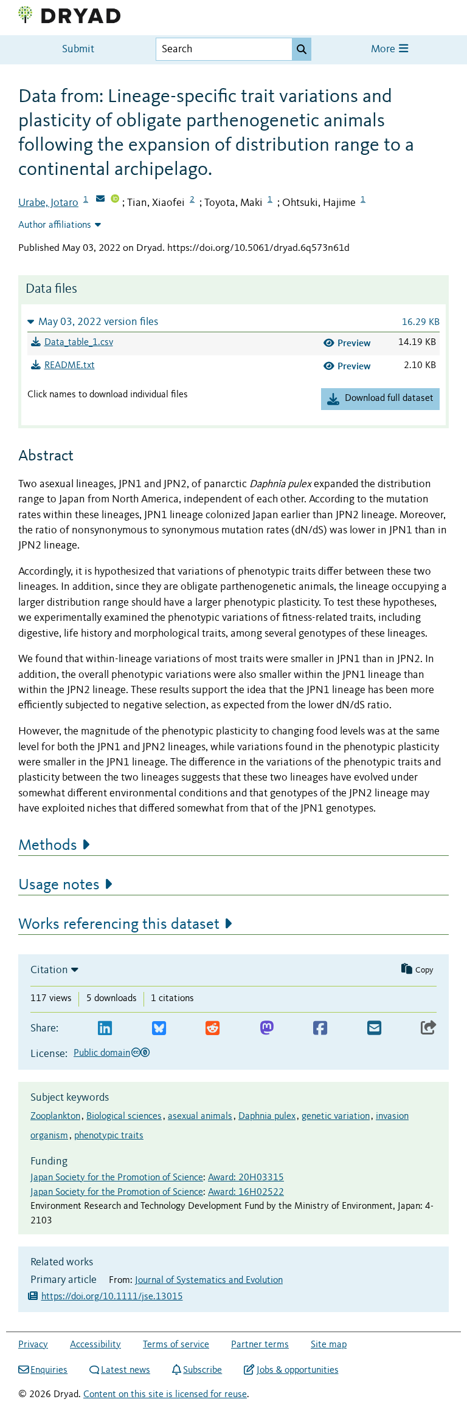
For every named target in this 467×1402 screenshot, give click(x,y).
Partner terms (260, 1345)
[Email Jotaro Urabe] (100, 200)
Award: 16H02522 (246, 1192)
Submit (78, 49)
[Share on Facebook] (320, 1029)
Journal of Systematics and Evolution (209, 1280)
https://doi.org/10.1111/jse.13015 (112, 1297)
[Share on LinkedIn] (105, 1029)
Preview (354, 343)
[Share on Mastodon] (267, 1029)
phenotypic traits (109, 1136)
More (384, 49)
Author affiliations (54, 225)
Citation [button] (49, 970)
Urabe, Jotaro (48, 202)
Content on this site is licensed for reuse (165, 1395)
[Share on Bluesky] (159, 1029)
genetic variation (336, 1116)
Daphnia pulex (267, 1116)
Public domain (102, 1053)
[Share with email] (374, 1029)
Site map (329, 1345)
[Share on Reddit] (213, 1029)
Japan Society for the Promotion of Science (116, 1178)
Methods (47, 845)
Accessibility (95, 1345)
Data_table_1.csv (78, 342)
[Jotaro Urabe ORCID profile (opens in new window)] (115, 200)
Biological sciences (124, 1116)
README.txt (69, 366)
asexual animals (200, 1116)
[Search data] (301, 49)
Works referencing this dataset (119, 924)
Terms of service (176, 1345)
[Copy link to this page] (429, 1029)
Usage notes (59, 885)
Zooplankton (55, 1116)
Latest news (125, 1370)
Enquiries (48, 1370)
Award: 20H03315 (246, 1178)
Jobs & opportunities (297, 1370)
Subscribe (202, 1370)
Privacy (33, 1345)
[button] (233, 321)
